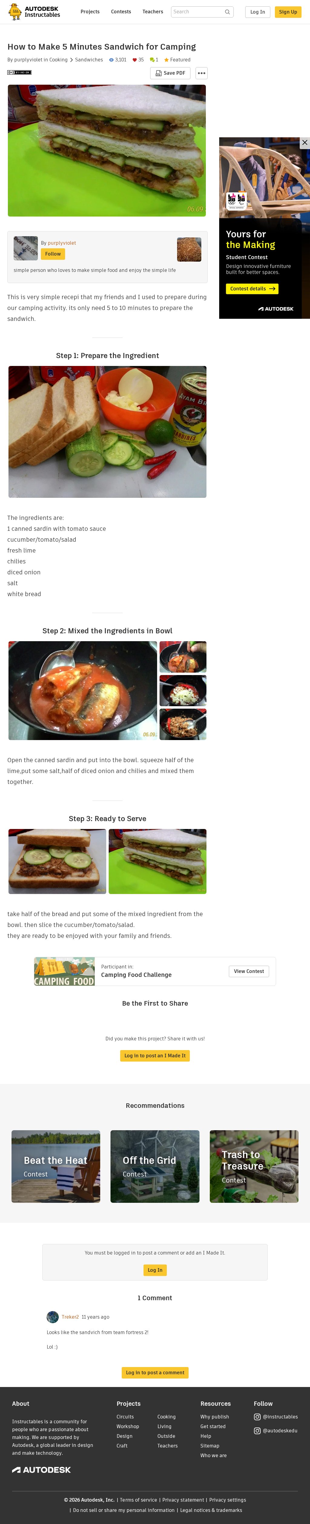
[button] (202, 73)
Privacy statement (183, 1499)
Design (125, 1436)
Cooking (58, 60)
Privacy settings (227, 1499)
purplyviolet (28, 60)
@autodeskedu (280, 1430)
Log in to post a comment (155, 1372)
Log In (257, 11)
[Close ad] (305, 143)
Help (205, 1436)
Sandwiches (89, 60)
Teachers (153, 11)
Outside (166, 1436)
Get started (213, 1426)
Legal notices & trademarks (211, 1510)
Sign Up (288, 11)
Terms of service (138, 1499)
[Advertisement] (264, 228)
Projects (90, 11)
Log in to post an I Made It (155, 1055)
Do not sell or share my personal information (124, 1510)
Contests (121, 11)
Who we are (213, 1455)
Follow (53, 253)
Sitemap (209, 1445)
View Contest (249, 971)
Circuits (125, 1416)
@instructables (280, 1416)
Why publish (214, 1416)
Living (164, 1426)
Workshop (128, 1426)
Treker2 (70, 1317)
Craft (122, 1445)
